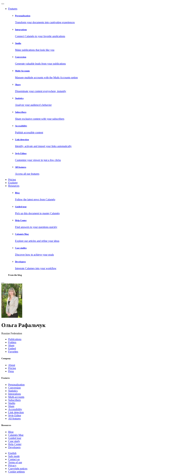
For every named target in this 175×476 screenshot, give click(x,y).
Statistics (13, 390)
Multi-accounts (16, 396)
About (11, 365)
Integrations (14, 393)
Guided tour (14, 438)
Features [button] (12, 8)
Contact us (14, 459)
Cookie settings (16, 471)
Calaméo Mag (15, 435)
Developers (14, 447)
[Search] (2, 282)
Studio (11, 403)
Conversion (14, 387)
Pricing (12, 179)
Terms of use (15, 462)
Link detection (16, 412)
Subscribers (14, 400)
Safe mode (14, 456)
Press (11, 371)
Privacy (12, 465)
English (12, 453)
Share (11, 406)
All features (14, 418)
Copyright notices (17, 468)
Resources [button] (13, 185)
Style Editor (14, 415)
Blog (11, 431)
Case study (14, 441)
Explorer (13, 182)
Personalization (16, 384)
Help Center (14, 444)
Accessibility (15, 409)
